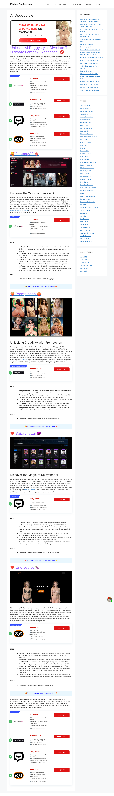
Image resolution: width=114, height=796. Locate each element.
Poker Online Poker (86, 44)
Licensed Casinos (86, 154)
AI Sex (98, 4)
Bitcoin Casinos (85, 108)
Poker (82, 193)
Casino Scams (85, 120)
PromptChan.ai (35, 100)
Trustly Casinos (85, 236)
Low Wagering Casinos (88, 162)
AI (55, 4)
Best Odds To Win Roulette (89, 63)
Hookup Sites (84, 151)
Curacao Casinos (86, 128)
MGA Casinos (84, 173)
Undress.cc (34, 133)
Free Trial (61, 100)
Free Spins (83, 139)
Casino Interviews (86, 114)
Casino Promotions (86, 117)
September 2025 (86, 265)
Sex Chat (83, 216)
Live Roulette (84, 159)
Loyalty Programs (86, 165)
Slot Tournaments (86, 230)
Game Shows (84, 145)
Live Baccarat (84, 156)
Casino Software (85, 122)
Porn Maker (62, 4)
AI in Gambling (85, 105)
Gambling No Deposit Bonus (89, 60)
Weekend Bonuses (86, 241)
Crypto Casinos (85, 125)
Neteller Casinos (85, 179)
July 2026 (83, 257)
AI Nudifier (23, 359)
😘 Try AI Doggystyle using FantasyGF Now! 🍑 (41, 286)
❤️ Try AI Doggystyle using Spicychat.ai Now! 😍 (41, 560)
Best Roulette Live (86, 71)
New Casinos (84, 182)
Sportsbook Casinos (87, 233)
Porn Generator (76, 4)
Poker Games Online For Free (90, 50)
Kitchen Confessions (21, 4)
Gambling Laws (85, 142)
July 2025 (83, 271)
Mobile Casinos (85, 176)
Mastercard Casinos (87, 168)
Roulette (83, 205)
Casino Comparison (86, 111)
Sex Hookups (84, 219)
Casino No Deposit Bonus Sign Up (91, 57)
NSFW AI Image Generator (19, 210)
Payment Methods (86, 190)
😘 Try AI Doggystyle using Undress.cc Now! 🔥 (41, 693)
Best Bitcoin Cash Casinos (89, 84)
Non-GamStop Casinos (88, 188)
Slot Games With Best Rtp (89, 74)
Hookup (83, 148)
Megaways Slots (85, 171)
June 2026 (84, 260)
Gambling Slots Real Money (89, 90)
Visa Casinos (84, 239)
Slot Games (84, 224)
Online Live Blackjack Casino (89, 81)
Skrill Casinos (84, 222)
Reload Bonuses (85, 199)
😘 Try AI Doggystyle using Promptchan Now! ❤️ (41, 426)
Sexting (88, 4)
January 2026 (85, 262)
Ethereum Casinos (86, 134)
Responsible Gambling (87, 202)
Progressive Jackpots (87, 196)
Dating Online (84, 131)
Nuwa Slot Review (86, 47)
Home (47, 4)
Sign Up (62, 79)
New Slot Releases (86, 185)
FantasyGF (34, 78)
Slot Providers (85, 227)
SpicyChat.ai (35, 116)
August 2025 (84, 268)
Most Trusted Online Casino (89, 87)
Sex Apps (83, 213)
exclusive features (30, 490)
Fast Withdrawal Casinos (88, 137)
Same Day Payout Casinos (89, 207)
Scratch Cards (85, 210)
